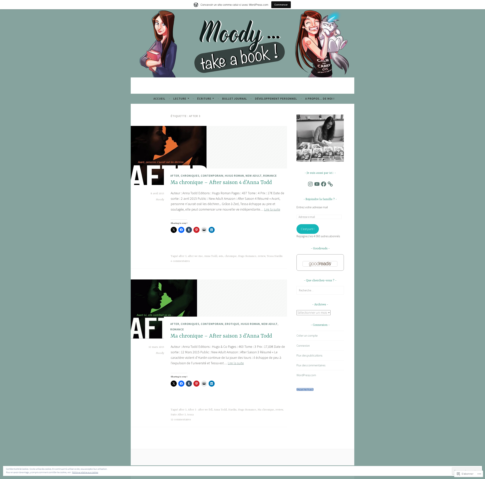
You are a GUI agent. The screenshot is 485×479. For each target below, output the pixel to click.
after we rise (195, 256)
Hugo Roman (234, 175)
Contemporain (212, 175)
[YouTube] (317, 184)
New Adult (254, 175)
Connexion (303, 345)
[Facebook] (324, 184)
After (174, 175)
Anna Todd (210, 256)
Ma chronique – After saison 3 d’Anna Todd (221, 336)
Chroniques (190, 175)
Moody (160, 199)
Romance (270, 175)
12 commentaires (181, 419)
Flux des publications (309, 355)
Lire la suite (272, 209)
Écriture (204, 98)
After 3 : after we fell (200, 409)
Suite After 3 (178, 414)
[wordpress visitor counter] (305, 390)
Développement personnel (276, 98)
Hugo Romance (247, 256)
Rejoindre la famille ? (320, 199)
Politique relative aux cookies (85, 472)
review (261, 256)
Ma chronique (266, 409)
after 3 (182, 256)
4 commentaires (180, 261)
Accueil (159, 98)
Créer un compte (307, 335)
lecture (179, 98)
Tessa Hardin (274, 256)
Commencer (281, 4)
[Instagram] (310, 184)
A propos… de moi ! (319, 98)
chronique (231, 256)
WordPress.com (306, 375)
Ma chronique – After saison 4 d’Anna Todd (221, 183)
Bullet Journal (234, 98)
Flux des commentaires (310, 365)
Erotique (232, 324)
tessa (190, 414)
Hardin (232, 409)
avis (221, 256)
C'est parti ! (307, 229)
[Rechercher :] (320, 290)
